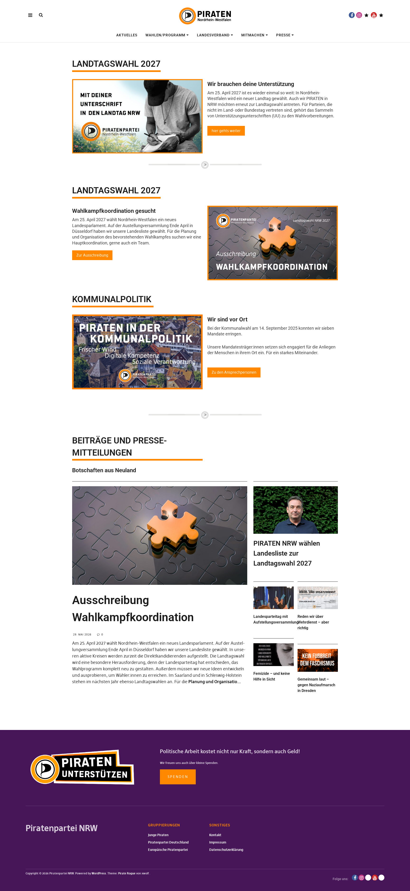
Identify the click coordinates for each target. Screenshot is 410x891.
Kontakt (215, 835)
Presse (283, 35)
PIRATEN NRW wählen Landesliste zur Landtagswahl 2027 (286, 553)
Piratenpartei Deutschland (168, 842)
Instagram (359, 15)
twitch (366, 15)
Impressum (217, 842)
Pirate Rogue (126, 873)
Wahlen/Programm (165, 35)
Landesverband (213, 35)
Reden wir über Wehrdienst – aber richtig (313, 622)
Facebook (352, 15)
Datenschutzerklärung (226, 850)
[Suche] (41, 15)
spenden (178, 776)
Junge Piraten (158, 835)
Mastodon (381, 15)
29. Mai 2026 (82, 634)
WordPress (99, 873)
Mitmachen (253, 35)
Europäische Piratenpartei (168, 850)
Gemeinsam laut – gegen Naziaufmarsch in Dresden (316, 685)
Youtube (374, 15)
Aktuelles (126, 35)
